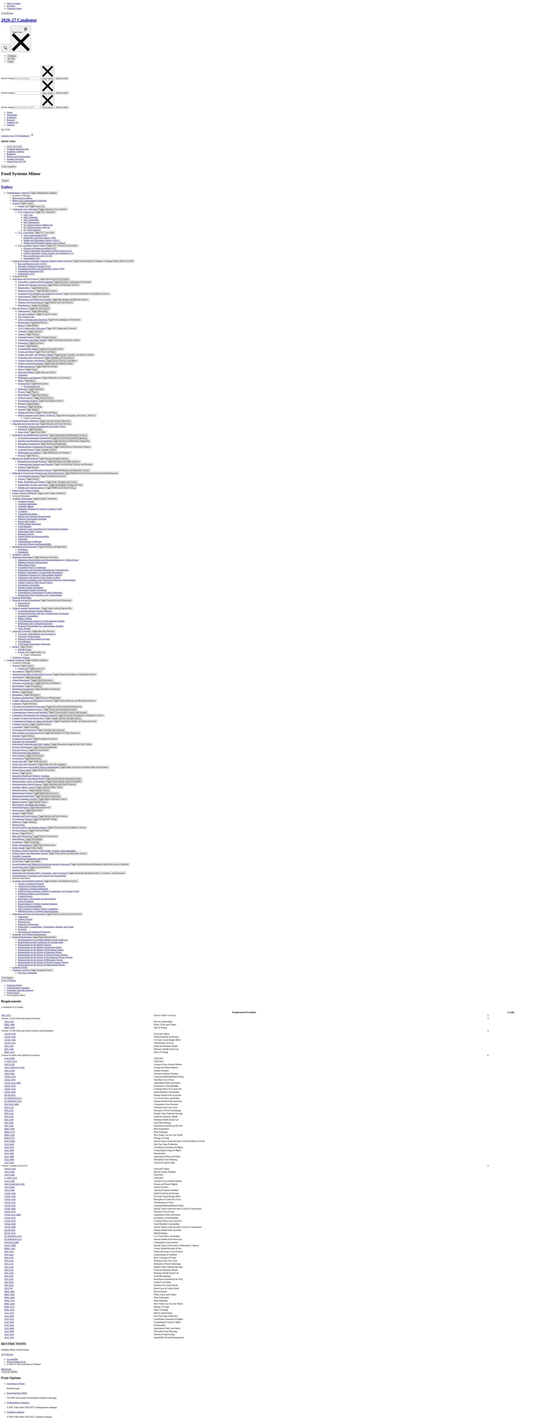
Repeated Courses (26, 534)
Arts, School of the (26, 317)
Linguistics (22, 375)
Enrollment (23, 549)
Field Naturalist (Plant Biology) (26, 753)
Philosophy (23, 389)
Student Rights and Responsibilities (33, 536)
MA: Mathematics (31, 222)
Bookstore (11, 154)
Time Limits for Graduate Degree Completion (38, 909)
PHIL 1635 (9, 1052)
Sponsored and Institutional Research (34, 932)
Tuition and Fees (25, 919)
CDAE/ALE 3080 (12, 1083)
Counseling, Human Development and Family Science (42, 426)
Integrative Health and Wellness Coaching (30, 776)
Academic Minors (26, 506)
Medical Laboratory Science (24, 799)
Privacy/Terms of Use (16, 1362)
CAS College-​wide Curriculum (31, 328)
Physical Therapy (20, 830)
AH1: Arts (28, 215)
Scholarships (23, 605)
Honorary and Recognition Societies (34, 639)
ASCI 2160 (9, 1070)
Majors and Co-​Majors (22, 198)
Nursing (21, 467)
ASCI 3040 (9, 1073)
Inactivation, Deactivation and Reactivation (37, 899)
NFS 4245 (9, 1285)
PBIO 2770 (9, 1138)
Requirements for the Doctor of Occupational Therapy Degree (45, 957)
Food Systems (24, 296)
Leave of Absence (26, 901)
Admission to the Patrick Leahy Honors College (39, 577)
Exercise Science (19, 750)
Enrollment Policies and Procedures (33, 894)
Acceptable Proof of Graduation (32, 567)
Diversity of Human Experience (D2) (39, 248)
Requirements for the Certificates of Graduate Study (41, 942)
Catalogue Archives (21, 657)
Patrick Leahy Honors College (25, 490)
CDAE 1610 (10, 1199)
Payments (22, 929)
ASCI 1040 (9, 1172)
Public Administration (21, 845)
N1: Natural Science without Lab (38, 225)
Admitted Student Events (18, 149)
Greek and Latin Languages (24, 764)
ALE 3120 (9, 1162)
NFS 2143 (9, 1107)
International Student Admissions (32, 590)
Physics (21, 392)
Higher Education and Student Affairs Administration (35, 767)
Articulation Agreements (28, 585)
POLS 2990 (9, 1141)
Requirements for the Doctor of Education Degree (40, 952)
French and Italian (26, 352)
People (10, 62)
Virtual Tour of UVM (16, 161)
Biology (21, 325)
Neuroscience (24, 383)
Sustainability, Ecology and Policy (33, 485)
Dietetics (16, 736)
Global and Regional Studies (30, 363)
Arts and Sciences (20, 308)
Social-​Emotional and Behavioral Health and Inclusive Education (41, 864)
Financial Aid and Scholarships (26, 600)
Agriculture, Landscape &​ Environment (35, 282)
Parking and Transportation (19, 156)
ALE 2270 (9, 1147)
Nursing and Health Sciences (25, 458)
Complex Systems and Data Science (28, 718)
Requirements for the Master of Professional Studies (41, 950)
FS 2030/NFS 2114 (12, 1101)
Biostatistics (17, 695)
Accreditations (24, 641)
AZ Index (11, 6)
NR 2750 (8, 1288)
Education (22, 429)
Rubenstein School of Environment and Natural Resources (38, 473)
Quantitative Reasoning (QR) (31, 271)
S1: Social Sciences (32, 230)
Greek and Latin (19, 761)
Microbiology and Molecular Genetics (34, 299)
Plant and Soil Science (22, 836)
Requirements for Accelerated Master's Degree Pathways (43, 940)
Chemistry (22, 331)
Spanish (21, 409)
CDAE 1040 (10, 1040)
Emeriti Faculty (24, 649)
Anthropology (24, 311)
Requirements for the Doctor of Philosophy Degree (40, 960)
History (21, 369)
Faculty (15, 646)
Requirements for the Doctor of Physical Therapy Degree (43, 962)
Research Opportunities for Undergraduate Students (40, 626)
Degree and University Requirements (34, 516)
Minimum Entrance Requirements (33, 562)
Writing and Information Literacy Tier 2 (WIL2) (44, 243)
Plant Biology (24, 305)
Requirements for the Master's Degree (34, 945)
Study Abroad (24, 628)
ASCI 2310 (12, 1061)
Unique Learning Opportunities (26, 608)
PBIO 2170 (9, 1132)
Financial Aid (24, 603)
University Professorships (29, 636)
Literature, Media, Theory (23, 787)
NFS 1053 (9, 1258)
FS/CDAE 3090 (11, 1104)
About (9, 112)
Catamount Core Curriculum (24, 209)
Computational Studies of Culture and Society (32, 721)
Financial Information (21, 597)
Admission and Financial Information (28, 914)
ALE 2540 (9, 1150)
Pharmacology (18, 825)
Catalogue (12, 56)
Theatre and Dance (26, 412)
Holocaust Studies (26, 372)
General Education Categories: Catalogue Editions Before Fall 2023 (42, 261)
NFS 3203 (9, 1123)
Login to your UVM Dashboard (15, 136)
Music (20, 380)
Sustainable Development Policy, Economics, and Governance (39, 873)
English (21, 346)
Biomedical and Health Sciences (32, 461)
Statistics (16, 870)
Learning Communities (28, 616)
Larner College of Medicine (24, 493)
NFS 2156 (9, 1113)
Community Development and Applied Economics (40, 293)
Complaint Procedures (27, 514)
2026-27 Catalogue (19, 19)
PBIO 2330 (9, 1135)
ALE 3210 (9, 1337)
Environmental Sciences (28, 476)
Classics (21, 334)
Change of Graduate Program (31, 884)
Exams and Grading (26, 521)
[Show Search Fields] (5, 48)
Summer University (15, 159)
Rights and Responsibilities (30, 906)
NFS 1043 (9, 1254)
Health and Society (26, 366)
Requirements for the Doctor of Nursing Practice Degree (43, 955)
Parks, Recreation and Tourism (31, 482)
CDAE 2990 (10, 1208)
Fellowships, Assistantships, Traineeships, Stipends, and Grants (45, 927)
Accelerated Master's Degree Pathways (35, 611)
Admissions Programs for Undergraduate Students (40, 575)
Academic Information (22, 498)
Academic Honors (26, 501)
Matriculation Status (26, 565)
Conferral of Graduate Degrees (31, 886)
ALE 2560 (9, 1153)
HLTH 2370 (9, 1233)
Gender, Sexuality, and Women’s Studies (36, 354)
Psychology (17, 842)
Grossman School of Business (25, 421)
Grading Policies (25, 896)
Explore (7, 187)
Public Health (18, 848)
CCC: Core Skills (25, 232)
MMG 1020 (9, 1248)
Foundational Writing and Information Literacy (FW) (41, 269)
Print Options (7, 978)
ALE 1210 (9, 1021)
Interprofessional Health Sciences (27, 784)
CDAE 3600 (10, 1092)
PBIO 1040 (9, 1027)
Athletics (11, 125)
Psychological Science (28, 401)
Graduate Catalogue (15, 660)
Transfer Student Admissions (30, 587)
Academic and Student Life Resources (29, 934)
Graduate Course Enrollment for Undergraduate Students (43, 529)
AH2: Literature (30, 217)
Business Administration (23, 698)
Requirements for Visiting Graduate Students (37, 904)
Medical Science (19, 802)
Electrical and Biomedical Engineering (35, 441)
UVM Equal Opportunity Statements (34, 644)
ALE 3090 (9, 1159)
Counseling (17, 727)
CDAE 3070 (10, 1080)
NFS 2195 (9, 1046)
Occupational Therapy (22, 819)
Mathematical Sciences (22, 793)
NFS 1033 (9, 1251)
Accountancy (18, 671)
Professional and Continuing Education (35, 623)
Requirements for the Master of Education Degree (40, 947)
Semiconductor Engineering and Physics (30, 858)
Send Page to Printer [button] (16, 1383)
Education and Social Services (25, 424)
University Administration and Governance (37, 634)
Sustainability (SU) (31, 258)
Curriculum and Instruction (24, 730)
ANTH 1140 (10, 1034)
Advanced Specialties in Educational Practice (32, 674)
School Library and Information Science (30, 853)
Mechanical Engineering (28, 444)
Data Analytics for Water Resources (28, 733)
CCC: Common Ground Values (32, 245)
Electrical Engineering (22, 747)
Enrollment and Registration (24, 547)
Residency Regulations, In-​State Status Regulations (40, 572)
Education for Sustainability (24, 741)
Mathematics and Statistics (29, 377)
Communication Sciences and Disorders (35, 464)
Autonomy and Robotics (23, 683)
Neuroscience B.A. (31, 386)
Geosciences (17, 758)
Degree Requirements (21, 937)
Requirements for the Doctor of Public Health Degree (41, 965)
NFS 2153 (9, 1110)
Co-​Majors (22, 511)
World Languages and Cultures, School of (36, 415)
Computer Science (26, 337)
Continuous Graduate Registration (33, 889)
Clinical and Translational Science (27, 709)
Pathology (16, 822)
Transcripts (22, 539)
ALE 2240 (9, 1144)
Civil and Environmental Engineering (34, 438)
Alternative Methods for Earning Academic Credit (40, 509)
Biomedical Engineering (23, 689)
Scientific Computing (21, 856)
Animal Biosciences (21, 680)
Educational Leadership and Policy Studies (31, 744)
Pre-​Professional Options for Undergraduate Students (41, 621)
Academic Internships (27, 504)
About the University (21, 631)
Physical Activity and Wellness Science (29, 827)
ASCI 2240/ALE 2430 (14, 1067)
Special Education (20, 867)
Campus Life (12, 122)
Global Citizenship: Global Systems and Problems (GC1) (48, 253)
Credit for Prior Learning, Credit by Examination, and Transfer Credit (48, 891)
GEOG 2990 (10, 1245)
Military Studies (25, 618)
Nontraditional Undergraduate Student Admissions (40, 592)
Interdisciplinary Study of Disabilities (28, 781)
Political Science (25, 398)
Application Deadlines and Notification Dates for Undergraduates (47, 580)
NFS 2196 (9, 1049)
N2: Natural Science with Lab (36, 227)
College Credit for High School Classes (35, 582)
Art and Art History (26, 314)
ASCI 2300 (9, 1058)
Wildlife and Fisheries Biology (31, 488)
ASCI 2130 (9, 1064)
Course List (23, 206)
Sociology (22, 406)
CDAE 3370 (10, 1086)
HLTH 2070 (9, 1095)
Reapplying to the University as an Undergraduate (40, 595)
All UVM (11, 59)
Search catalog (7, 78)
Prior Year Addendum (27, 973)
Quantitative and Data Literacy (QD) (39, 238)
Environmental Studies (28, 349)
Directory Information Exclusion (32, 519)
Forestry (21, 479)
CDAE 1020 (10, 1037)
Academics (11, 117)
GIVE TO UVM (14, 146)
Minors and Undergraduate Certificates (29, 200)
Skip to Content (14, 3)
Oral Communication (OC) (35, 235)
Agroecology (18, 677)
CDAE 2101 (10, 1043)
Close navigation (9, 167)
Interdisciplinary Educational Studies (28, 778)
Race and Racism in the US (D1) (37, 256)
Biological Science (26, 290)
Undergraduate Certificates (29, 541)
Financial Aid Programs (28, 924)
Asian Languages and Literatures (32, 319)
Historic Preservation (21, 770)
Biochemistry (24, 288)
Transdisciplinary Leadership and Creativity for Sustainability (39, 876)
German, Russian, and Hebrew (31, 360)
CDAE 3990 (10, 1227)
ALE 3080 (9, 1156)
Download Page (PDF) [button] (17, 1393)
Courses (15, 203)
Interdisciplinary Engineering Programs (35, 447)
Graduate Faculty (19, 967)
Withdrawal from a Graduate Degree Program (38, 911)
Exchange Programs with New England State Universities (43, 613)
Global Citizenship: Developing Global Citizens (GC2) (47, 251)
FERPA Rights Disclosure (29, 524)
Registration (23, 552)
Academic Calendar (15, 151)
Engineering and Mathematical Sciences (29, 435)
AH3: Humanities (31, 220)
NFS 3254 (9, 1282)
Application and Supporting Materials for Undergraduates (43, 570)
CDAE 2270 (10, 1077)
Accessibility (12, 1359)
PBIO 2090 (9, 1129)
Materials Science (20, 790)
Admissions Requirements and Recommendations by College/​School (48, 560)
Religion (21, 403)
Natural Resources (20, 807)
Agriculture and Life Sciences (25, 279)
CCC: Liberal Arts (26, 212)
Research (11, 120)
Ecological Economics (22, 739)
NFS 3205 (9, 1126)
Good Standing (24, 526)
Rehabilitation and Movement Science (34, 470)
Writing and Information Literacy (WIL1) (41, 240)
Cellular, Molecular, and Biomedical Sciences (32, 700)
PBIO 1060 (9, 1024)
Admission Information (22, 557)
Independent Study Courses (30, 531)
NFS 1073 (6, 1015)
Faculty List (23, 652)
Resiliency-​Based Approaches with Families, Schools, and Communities (44, 850)
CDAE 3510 (10, 1089)
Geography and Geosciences (30, 357)
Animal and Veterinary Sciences (32, 285)
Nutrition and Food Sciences (30, 302)
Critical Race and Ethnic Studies (32, 340)
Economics (23, 343)
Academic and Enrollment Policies (27, 881)
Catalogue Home (14, 8)
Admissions (12, 115)
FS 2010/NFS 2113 (12, 1098)
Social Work (23, 432)
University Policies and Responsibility (34, 544)
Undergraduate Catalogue (18, 193)
